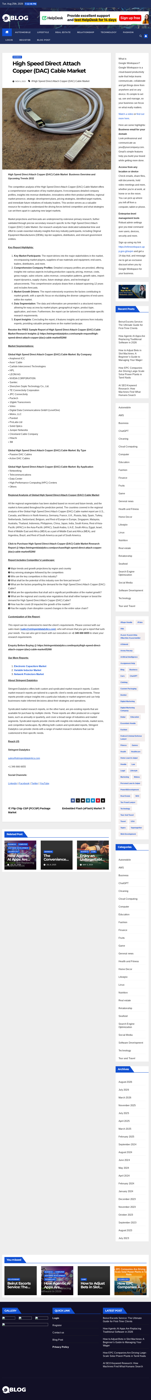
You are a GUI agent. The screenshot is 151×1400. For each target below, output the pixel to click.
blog (122, 670)
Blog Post (57, 1340)
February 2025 (126, 1136)
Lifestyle (43, 32)
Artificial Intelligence (129, 657)
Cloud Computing (128, 446)
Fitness (123, 745)
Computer (23, 844)
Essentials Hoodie (128, 723)
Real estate (63, 32)
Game (93, 852)
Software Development (18, 848)
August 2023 (125, 1230)
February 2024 (126, 1183)
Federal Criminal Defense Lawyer (131, 737)
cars (122, 676)
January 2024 (126, 1191)
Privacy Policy (60, 1347)
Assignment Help (127, 663)
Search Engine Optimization (127, 573)
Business (17, 57)
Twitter (34, 783)
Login (9, 40)
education (135, 717)
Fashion (128, 32)
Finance (123, 478)
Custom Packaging (128, 689)
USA (133, 821)
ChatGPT (124, 431)
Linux (121, 532)
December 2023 (127, 1199)
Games (135, 745)
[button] (140, 36)
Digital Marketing (127, 701)
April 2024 (124, 1175)
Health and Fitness (129, 509)
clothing (123, 682)
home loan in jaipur (129, 758)
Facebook (24, 783)
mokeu (137, 777)
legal (122, 771)
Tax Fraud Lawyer (127, 802)
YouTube (44, 783)
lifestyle (133, 771)
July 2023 (124, 1238)
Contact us (58, 1332)
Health (123, 752)
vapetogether (136, 828)
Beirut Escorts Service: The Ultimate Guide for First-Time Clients (131, 324)
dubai (122, 717)
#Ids (122, 629)
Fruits (122, 485)
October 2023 (126, 1215)
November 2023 (127, 1207)
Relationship (85, 32)
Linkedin (12, 783)
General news (126, 501)
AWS (121, 415)
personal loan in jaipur (130, 783)
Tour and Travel (127, 606)
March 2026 (125, 1097)
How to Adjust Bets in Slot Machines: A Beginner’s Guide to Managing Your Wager (123, 1342)
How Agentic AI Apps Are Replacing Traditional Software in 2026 (132, 339)
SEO (137, 796)
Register (25, 40)
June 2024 (124, 1160)
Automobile (23, 32)
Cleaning (123, 439)
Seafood (123, 564)
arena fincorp (126, 651)
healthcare (135, 752)
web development (128, 834)
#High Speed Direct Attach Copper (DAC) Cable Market (60, 81)
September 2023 (127, 1222)
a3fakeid (124, 644)
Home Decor (125, 517)
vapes (123, 828)
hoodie (123, 764)
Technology (108, 32)
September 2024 (127, 1144)
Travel (123, 821)
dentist (123, 695)
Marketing (124, 777)
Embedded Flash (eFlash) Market (82, 808)
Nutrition (123, 540)
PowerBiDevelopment (129, 790)
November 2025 (127, 1105)
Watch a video (126, 114)
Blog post (43, 40)
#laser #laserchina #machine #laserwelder (130, 636)
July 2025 (124, 1113)
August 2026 (125, 1082)
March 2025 (125, 1129)
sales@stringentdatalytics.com (24, 758)
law (133, 764)
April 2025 (124, 1121)
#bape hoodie (126, 622)
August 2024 (125, 1152)
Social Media (126, 582)
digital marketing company (127, 709)
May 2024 (124, 1168)
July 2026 (124, 1090)
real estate (125, 796)
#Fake (140, 622)
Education (124, 462)
